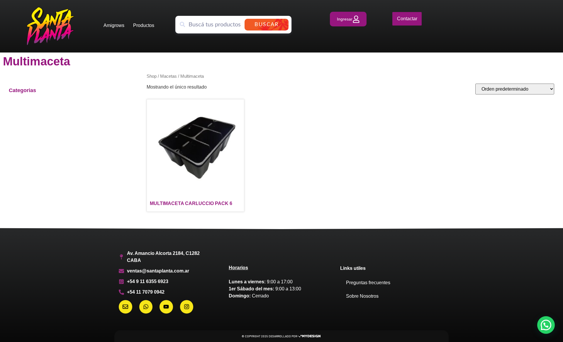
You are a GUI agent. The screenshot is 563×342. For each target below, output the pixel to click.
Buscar (267, 24)
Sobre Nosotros (362, 296)
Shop (152, 76)
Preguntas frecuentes (368, 282)
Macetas (168, 76)
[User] (348, 19)
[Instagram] (187, 307)
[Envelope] (125, 307)
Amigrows (114, 25)
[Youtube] (166, 307)
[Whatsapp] (146, 307)
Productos (143, 25)
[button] (546, 325)
